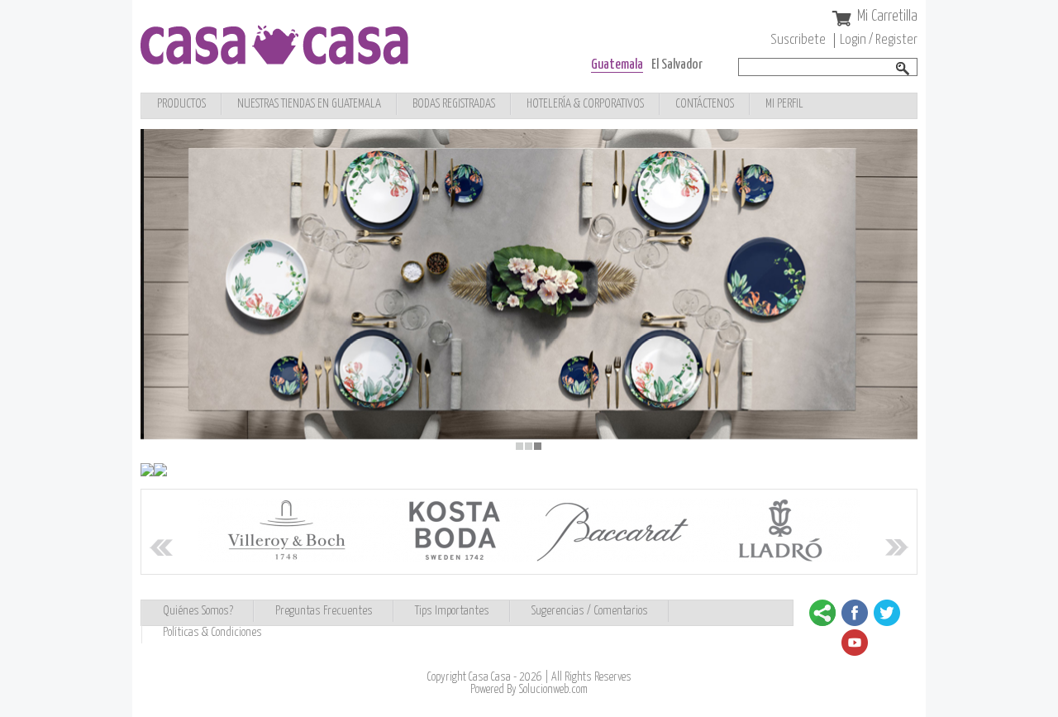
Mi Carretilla (887, 16)
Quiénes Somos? (198, 611)
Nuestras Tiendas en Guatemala (309, 104)
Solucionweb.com (553, 689)
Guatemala (617, 65)
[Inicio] (274, 60)
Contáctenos (704, 104)
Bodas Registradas (453, 104)
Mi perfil (784, 104)
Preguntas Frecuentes (324, 611)
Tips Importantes (452, 611)
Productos (181, 104)
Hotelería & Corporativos (585, 104)
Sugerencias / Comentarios (589, 611)
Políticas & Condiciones (212, 632)
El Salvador (677, 65)
